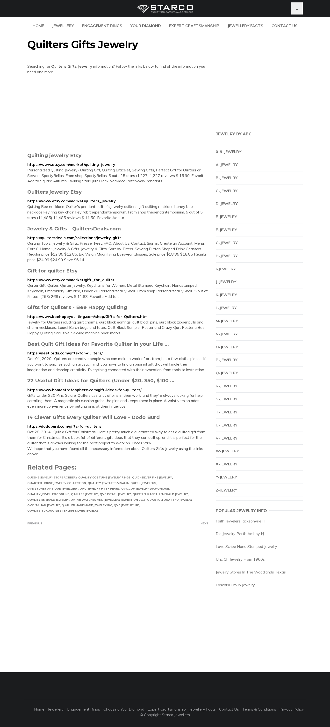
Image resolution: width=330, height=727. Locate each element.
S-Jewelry (226, 399)
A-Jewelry (227, 164)
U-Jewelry (226, 425)
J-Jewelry (226, 281)
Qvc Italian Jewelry (43, 505)
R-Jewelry (226, 385)
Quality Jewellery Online (48, 494)
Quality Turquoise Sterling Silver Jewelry (63, 510)
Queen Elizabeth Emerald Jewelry (160, 494)
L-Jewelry (226, 307)
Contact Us (285, 25)
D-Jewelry (227, 203)
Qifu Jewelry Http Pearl (99, 488)
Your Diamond (145, 25)
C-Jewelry (226, 190)
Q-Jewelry (227, 372)
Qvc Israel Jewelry (115, 494)
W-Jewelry (227, 450)
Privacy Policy (292, 709)
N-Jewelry (227, 333)
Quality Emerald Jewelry (48, 499)
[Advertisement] (117, 113)
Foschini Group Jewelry (235, 584)
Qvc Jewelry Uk (126, 505)
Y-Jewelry (226, 477)
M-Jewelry (227, 320)
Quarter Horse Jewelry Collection (56, 483)
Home (38, 25)
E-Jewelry (226, 216)
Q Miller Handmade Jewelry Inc (87, 505)
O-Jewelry (227, 347)
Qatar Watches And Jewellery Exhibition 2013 (108, 499)
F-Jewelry (226, 229)
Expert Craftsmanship (194, 25)
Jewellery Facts (245, 25)
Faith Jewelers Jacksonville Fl (240, 521)
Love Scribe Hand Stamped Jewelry (246, 546)
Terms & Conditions (259, 709)
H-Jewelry (227, 255)
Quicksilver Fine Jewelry (152, 477)
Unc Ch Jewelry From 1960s (240, 559)
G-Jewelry (227, 242)
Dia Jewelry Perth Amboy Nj (240, 533)
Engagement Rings (102, 25)
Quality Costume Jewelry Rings (104, 477)
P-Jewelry (226, 359)
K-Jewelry (226, 294)
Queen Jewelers (143, 483)
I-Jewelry (226, 268)
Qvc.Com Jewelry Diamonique (145, 488)
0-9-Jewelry (228, 151)
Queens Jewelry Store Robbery (52, 477)
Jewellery (63, 25)
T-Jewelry (226, 412)
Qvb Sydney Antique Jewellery (52, 488)
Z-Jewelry (226, 490)
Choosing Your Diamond (123, 709)
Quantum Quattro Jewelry (170, 499)
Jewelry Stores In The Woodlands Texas (251, 572)
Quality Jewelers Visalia (108, 483)
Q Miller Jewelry (84, 494)
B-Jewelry (226, 177)
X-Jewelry (226, 464)
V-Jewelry (226, 438)
